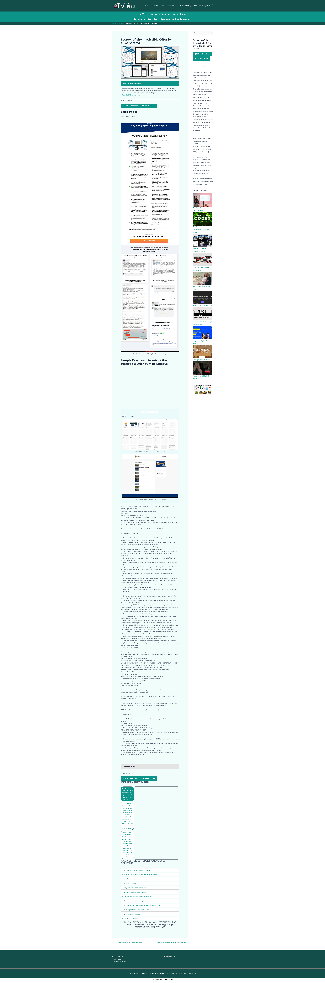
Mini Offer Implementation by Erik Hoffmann (172, 942)
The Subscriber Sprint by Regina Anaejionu (127, 942)
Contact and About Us (119, 961)
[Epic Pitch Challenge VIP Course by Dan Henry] (202, 240)
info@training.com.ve (179, 957)
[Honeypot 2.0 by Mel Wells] (202, 351)
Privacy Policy (116, 959)
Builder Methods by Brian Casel (203, 305)
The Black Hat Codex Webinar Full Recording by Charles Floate (202, 229)
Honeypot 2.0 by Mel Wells (201, 360)
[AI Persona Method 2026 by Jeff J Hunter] (202, 259)
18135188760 (168, 957)
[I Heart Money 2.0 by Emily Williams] (202, 368)
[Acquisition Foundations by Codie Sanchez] (202, 200)
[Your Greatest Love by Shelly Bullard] (202, 278)
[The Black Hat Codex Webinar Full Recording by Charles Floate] (202, 219)
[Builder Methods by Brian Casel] (202, 297)
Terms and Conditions (119, 957)
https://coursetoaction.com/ (175, 19)
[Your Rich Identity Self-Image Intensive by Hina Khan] (202, 313)
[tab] (127, 794)
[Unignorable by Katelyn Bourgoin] (202, 333)
